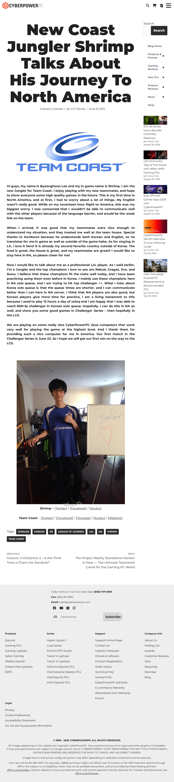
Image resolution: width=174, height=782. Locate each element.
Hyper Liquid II (56, 640)
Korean (39, 531)
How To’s (156, 77)
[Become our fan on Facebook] (54, 609)
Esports (10, 640)
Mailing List (152, 645)
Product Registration (108, 661)
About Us (151, 640)
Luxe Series (54, 645)
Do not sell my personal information (28, 725)
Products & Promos (156, 56)
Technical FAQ (104, 672)
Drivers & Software (107, 656)
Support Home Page (108, 640)
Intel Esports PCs (58, 677)
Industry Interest (51, 108)
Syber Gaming (14, 656)
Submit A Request (107, 650)
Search (149, 23)
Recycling (151, 666)
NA (100, 531)
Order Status (103, 666)
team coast (16, 539)
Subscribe (113, 617)
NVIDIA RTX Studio (59, 650)
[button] (147, 5)
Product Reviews (156, 87)
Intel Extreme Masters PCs (64, 672)
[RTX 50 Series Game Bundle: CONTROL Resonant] (155, 120)
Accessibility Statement (20, 720)
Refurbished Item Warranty (112, 693)
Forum (99, 698)
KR (51, 531)
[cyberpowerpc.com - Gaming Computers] (23, 5)
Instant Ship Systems (19, 666)
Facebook (78, 508)
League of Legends (71, 531)
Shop (151, 105)
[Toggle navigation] (168, 5)
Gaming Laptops (16, 650)
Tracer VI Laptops (58, 661)
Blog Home (155, 46)
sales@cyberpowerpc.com (74, 602)
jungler (23, 531)
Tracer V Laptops (58, 656)
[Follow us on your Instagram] (74, 609)
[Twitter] (47, 518)
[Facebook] (64, 518)
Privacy (9, 710)
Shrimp (112, 531)
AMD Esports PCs (58, 682)
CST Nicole (78, 108)
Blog (148, 677)
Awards (150, 650)
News (156, 97)
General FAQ (103, 677)
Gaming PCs (13, 645)
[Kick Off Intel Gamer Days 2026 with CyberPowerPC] (155, 189)
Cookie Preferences (17, 715)
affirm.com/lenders (18, 770)
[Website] (115, 518)
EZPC (8, 672)
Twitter (61, 508)
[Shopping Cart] (154, 5)
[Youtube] (83, 518)
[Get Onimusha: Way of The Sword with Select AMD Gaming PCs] (155, 154)
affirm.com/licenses (86, 773)
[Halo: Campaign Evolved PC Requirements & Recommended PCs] (155, 265)
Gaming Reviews (156, 67)
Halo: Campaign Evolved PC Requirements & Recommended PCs (154, 281)
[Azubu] (99, 518)
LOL (91, 531)
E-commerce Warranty (110, 687)
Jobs (148, 661)
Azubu (95, 508)
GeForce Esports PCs (60, 666)
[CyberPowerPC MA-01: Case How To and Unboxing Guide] (155, 226)
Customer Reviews (157, 656)
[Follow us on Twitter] (67, 609)
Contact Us (102, 645)
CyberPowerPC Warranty (111, 682)
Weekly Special (15, 661)
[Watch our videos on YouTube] (61, 609)
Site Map (150, 672)
